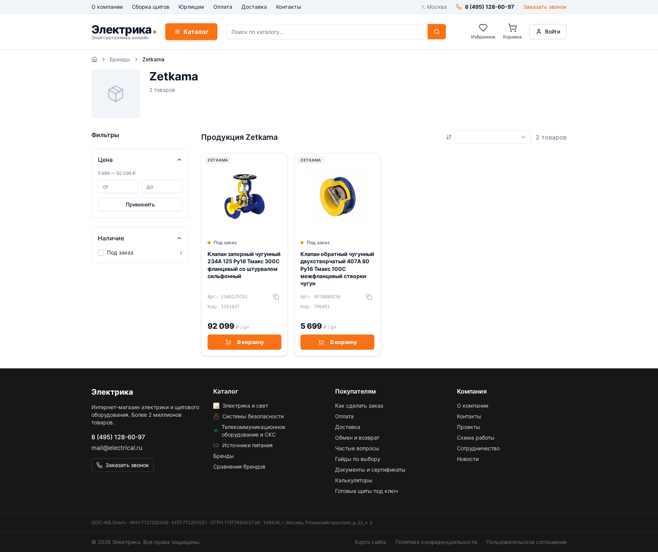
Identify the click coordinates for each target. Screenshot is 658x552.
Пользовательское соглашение (526, 542)
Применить (140, 204)
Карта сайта (370, 542)
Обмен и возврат (357, 437)
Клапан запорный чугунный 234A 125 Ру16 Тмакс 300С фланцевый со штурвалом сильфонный (244, 265)
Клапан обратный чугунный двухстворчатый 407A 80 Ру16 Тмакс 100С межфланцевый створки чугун (337, 268)
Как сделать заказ (359, 405)
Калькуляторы (353, 480)
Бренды (120, 59)
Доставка (254, 6)
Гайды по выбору (357, 459)
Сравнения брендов (239, 466)
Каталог (196, 31)
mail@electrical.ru (116, 447)
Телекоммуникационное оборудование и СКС (253, 431)
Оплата (222, 6)
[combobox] (493, 137)
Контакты (288, 6)
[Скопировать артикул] (276, 296)
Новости (468, 459)
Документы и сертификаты (370, 469)
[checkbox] (101, 253)
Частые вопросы (357, 448)
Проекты (468, 427)
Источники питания (247, 445)
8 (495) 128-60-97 (118, 437)
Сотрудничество (478, 448)
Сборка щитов (150, 6)
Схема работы (476, 437)
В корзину (250, 342)
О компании (107, 6)
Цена (105, 159)
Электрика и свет (245, 405)
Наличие (111, 238)
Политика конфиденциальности (436, 542)
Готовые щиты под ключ (366, 491)
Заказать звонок (545, 6)
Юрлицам (191, 6)
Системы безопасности (253, 416)
